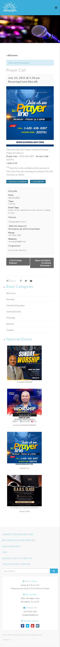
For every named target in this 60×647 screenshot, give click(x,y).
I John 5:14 (11, 163)
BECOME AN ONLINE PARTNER (18, 540)
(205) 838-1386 (30, 611)
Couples (10, 330)
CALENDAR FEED (11, 546)
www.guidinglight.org (16, 241)
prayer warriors (37, 210)
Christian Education (15, 305)
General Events (13, 311)
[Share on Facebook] (21, 280)
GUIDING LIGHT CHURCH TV (17, 558)
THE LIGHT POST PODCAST (16, 564)
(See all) (32, 81)
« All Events (12, 55)
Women (10, 323)
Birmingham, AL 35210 (30, 602)
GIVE (4, 552)
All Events (11, 293)
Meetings (10, 317)
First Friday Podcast (15, 261)
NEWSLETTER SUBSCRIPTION (17, 534)
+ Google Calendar (17, 181)
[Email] (31, 280)
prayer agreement (22, 210)
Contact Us (7, 640)
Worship (10, 299)
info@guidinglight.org (30, 615)
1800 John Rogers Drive (30, 598)
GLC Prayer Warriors (17, 250)
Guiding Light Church (17, 221)
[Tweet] (26, 280)
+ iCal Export (37, 181)
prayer (11, 210)
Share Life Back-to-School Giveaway (43, 263)
